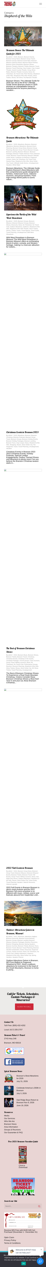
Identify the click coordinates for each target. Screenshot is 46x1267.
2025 (15, 57)
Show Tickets (33, 228)
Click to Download (23, 1166)
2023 (15, 435)
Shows (13, 77)
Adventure (21, 936)
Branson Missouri (23, 152)
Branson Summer (11, 946)
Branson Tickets (23, 66)
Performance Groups (31, 664)
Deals (22, 950)
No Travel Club (18, 74)
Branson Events (29, 57)
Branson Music (17, 62)
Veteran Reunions (29, 882)
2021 (15, 936)
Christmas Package (12, 660)
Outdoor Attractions (16, 227)
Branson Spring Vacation (27, 944)
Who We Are (9, 1121)
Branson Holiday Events (30, 439)
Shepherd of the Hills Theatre (23, 75)
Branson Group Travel (28, 59)
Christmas (31, 657)
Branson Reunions (31, 942)
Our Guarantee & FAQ (13, 1132)
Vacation (9, 165)
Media (6, 1116)
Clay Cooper (27, 68)
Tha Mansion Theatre (30, 77)
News (30, 72)
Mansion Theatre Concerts (19, 72)
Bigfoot (34, 936)
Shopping (13, 445)
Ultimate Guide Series (21, 163)
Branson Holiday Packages (15, 441)
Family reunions (17, 951)
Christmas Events (11, 659)
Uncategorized (33, 163)
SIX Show (20, 77)
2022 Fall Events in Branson (19, 867)
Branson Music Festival (30, 62)
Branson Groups (11, 60)
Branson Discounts (12, 938)
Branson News (10, 1124)
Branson (20, 57)
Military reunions (20, 662)
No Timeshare (20, 159)
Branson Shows (29, 64)
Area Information (11, 1127)
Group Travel (10, 662)
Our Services (9, 1118)
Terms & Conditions (12, 1243)
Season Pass (10, 161)
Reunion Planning (18, 666)
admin (10, 57)
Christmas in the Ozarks (25, 659)
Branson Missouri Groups (20, 223)
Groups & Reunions (12, 1130)
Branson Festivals (19, 437)
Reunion (9, 666)
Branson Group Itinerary (26, 938)
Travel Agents (25, 230)
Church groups (24, 660)
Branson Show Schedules (14, 64)
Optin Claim (9, 1237)
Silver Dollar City (27, 445)
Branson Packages (18, 942)
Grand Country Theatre (19, 70)
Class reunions (34, 660)
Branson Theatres (12, 66)
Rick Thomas (28, 74)
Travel (11, 163)
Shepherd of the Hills (22, 161)
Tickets (13, 230)
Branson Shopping (12, 944)
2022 (15, 655)
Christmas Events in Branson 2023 (22, 432)
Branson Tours (29, 153)
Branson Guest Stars (24, 60)
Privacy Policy (10, 1240)
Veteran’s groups (11, 884)
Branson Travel (34, 66)
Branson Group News (13, 59)
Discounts (14, 225)
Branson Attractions (20, 146)
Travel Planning (11, 232)
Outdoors (26, 227)
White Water (16, 165)
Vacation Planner (18, 957)
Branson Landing (11, 152)
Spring (34, 955)
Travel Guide (35, 230)
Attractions (21, 144)
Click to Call (24, 1007)
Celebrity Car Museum (22, 157)
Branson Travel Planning (14, 68)
